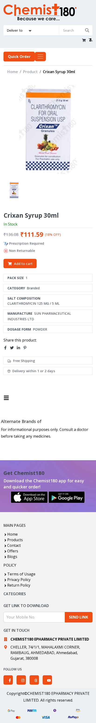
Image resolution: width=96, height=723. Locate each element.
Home (12, 71)
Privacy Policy (19, 579)
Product (30, 71)
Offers (12, 551)
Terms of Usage (21, 574)
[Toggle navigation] (40, 56)
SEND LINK (78, 617)
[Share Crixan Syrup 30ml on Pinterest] (26, 348)
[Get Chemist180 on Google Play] (66, 497)
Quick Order (19, 56)
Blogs (12, 556)
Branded (33, 288)
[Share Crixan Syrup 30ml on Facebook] (6, 348)
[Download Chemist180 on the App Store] (29, 497)
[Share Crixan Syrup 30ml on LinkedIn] (20, 348)
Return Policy (18, 585)
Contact (14, 545)
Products (15, 539)
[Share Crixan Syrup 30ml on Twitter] (13, 348)
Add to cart (23, 263)
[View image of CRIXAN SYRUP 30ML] (14, 190)
